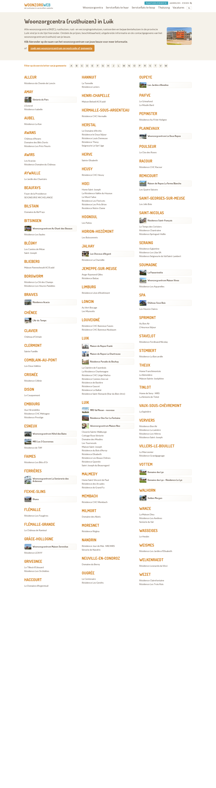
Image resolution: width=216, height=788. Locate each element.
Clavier (31, 330)
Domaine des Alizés (91, 517)
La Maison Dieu (146, 514)
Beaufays (32, 187)
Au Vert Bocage (89, 307)
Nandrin (89, 539)
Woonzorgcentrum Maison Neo (105, 425)
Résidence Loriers (91, 87)
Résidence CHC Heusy (93, 175)
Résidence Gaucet (91, 386)
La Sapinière (145, 411)
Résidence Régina (90, 531)
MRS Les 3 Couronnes (43, 441)
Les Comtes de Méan (34, 249)
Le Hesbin (144, 536)
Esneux (30, 426)
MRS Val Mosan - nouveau (102, 410)
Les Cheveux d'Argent (100, 253)
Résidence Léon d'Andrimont (96, 293)
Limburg (89, 286)
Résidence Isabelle (33, 109)
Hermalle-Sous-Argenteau (105, 110)
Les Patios (87, 223)
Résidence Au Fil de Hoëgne (153, 120)
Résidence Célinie (33, 381)
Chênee (30, 312)
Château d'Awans (32, 138)
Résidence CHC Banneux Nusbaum (99, 329)
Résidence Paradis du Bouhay (104, 361)
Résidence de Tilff (33, 448)
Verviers (147, 420)
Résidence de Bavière (92, 382)
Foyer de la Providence (35, 194)
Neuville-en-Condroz (101, 558)
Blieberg (32, 261)
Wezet (145, 574)
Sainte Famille (31, 351)
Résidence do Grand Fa (93, 487)
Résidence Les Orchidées (36, 571)
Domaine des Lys (156, 472)
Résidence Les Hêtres (150, 434)
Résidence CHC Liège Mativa (96, 375)
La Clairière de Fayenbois (94, 368)
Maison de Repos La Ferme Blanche (164, 183)
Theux (144, 365)
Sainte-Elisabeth (90, 160)
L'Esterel (28, 106)
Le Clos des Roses (148, 152)
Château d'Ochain (33, 337)
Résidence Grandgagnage (152, 456)
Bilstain (31, 206)
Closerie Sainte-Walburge (94, 432)
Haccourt (33, 579)
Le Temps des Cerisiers (150, 226)
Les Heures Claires (148, 309)
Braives (31, 294)
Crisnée (31, 374)
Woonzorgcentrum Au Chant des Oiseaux (52, 228)
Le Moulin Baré (146, 105)
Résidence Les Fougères (36, 516)
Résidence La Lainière (150, 430)
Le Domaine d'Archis (92, 131)
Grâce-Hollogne (38, 538)
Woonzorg (37, 5)
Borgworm (33, 276)
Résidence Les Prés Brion (94, 204)
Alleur (30, 77)
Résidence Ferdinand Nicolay (153, 342)
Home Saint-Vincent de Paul (95, 480)
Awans (30, 132)
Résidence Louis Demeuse (95, 138)
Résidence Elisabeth (92, 454)
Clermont (33, 345)
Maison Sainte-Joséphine (151, 378)
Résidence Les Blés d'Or (36, 462)
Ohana (36, 499)
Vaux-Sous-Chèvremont (160, 405)
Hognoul (89, 216)
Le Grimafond (146, 101)
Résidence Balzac (90, 278)
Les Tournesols (89, 443)
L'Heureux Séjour (147, 327)
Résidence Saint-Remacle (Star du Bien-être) (103, 394)
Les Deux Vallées (32, 366)
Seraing (146, 242)
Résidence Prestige (33, 417)
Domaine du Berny (91, 564)
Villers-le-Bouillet (156, 446)
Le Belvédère (145, 375)
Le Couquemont (32, 395)
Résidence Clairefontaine (151, 580)
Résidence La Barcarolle (151, 356)
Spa (142, 295)
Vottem (145, 464)
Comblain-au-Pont (40, 360)
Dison (29, 389)
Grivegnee (33, 561)
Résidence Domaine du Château (40, 164)
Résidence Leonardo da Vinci (153, 566)
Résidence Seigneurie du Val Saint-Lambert (160, 256)
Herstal (89, 124)
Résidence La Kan (33, 124)
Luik (85, 338)
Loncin (88, 301)
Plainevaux (149, 128)
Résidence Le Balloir (92, 390)
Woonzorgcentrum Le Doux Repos (164, 136)
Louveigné (91, 319)
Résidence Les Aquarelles (151, 286)
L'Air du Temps (39, 320)
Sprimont (147, 317)
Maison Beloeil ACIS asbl (94, 101)
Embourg (32, 403)
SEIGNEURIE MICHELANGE (38, 197)
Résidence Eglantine (149, 249)
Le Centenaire (89, 579)
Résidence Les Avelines (150, 518)
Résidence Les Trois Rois (151, 584)
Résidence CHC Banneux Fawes (97, 326)
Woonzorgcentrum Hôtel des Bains (49, 433)
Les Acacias (30, 161)
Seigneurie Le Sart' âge (93, 145)
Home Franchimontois (150, 371)
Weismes (146, 545)
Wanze (145, 508)
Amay (28, 91)
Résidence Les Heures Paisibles (39, 286)
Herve (87, 154)
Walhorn (147, 490)
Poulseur (147, 146)
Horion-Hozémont (98, 231)
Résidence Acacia (41, 302)
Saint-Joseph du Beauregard (95, 465)
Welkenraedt (151, 559)
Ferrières (33, 470)
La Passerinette (155, 272)
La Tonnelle (87, 83)
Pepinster (148, 113)
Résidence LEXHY (33, 553)
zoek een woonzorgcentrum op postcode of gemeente (61, 48)
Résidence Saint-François (160, 220)
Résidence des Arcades (93, 484)
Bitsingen (32, 220)
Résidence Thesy (90, 142)
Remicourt (148, 175)
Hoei (85, 183)
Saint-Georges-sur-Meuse (162, 198)
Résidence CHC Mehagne (37, 413)
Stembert (147, 350)
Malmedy (90, 473)
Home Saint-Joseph (91, 189)
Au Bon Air (144, 323)
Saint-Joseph (30, 253)
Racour (145, 161)
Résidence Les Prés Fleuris (37, 146)
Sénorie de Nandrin (91, 550)
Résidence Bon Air (148, 426)
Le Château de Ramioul (35, 530)
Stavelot (147, 335)
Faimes (30, 456)
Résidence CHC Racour (150, 167)
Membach (90, 496)
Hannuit (89, 77)
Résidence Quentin (91, 461)
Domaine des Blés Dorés (36, 142)
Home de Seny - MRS (149, 393)
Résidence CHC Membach (95, 502)
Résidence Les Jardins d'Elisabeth (155, 551)
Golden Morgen (155, 498)
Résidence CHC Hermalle (94, 116)
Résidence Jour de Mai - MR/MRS (98, 546)
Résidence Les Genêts (93, 583)
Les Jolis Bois (145, 204)
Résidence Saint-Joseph (151, 437)
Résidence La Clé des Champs (38, 282)
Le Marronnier (146, 452)
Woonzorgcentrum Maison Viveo (163, 280)
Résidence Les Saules (34, 234)
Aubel (29, 118)
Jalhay (88, 246)
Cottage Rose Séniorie (93, 435)
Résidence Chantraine (150, 230)
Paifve (144, 95)
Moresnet (90, 525)
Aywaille (32, 173)
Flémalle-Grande (39, 524)
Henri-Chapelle (96, 95)
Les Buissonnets (90, 237)
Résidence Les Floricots (93, 201)
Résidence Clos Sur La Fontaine (105, 418)
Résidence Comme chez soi (95, 379)
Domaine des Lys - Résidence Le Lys (165, 480)
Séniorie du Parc (41, 99)
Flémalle (32, 509)
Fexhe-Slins (35, 491)
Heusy (87, 168)
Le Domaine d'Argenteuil (36, 586)
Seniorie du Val (146, 522)
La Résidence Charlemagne (95, 371)
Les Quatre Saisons (148, 189)
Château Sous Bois (157, 302)
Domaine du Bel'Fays (34, 212)
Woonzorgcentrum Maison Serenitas (50, 546)
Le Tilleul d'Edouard (34, 567)
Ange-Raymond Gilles (92, 274)
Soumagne (148, 264)
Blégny (30, 243)
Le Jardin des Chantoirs (35, 179)
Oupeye (145, 77)
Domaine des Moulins (92, 439)
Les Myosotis (88, 311)
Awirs (29, 154)
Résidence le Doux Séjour (94, 134)
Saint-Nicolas (151, 212)
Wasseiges (148, 530)
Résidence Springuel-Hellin (152, 234)
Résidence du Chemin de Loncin (39, 83)
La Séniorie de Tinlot (149, 397)
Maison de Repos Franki (101, 346)
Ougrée (88, 573)
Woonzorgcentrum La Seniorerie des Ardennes (51, 479)
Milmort (89, 510)
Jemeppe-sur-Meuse (99, 268)
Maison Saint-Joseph (92, 447)
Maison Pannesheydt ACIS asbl (39, 267)
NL (189, 8)
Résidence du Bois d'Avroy (94, 450)
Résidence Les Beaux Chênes (96, 458)
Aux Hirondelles (32, 410)
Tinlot (145, 387)
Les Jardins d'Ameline (158, 85)
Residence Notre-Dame (93, 208)
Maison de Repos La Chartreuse (105, 353)
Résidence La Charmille (93, 260)
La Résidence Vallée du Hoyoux (97, 193)
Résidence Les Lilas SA (150, 252)
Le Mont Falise (89, 197)
